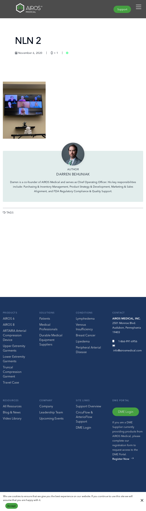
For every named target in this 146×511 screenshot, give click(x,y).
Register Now (120, 459)
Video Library (12, 418)
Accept (11, 505)
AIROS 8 (8, 324)
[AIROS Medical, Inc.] (36, 9)
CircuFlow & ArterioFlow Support (84, 416)
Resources (11, 400)
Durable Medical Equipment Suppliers (50, 339)
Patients (44, 318)
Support (122, 9)
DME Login (83, 427)
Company (45, 400)
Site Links (83, 400)
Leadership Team (51, 412)
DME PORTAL (120, 400)
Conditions (84, 312)
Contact (118, 312)
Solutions (47, 312)
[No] (142, 500)
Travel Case (11, 382)
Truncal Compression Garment (12, 371)
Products (10, 312)
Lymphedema (85, 318)
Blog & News (12, 412)
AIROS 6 (8, 318)
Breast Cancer (85, 335)
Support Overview (88, 406)
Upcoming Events (51, 418)
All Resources (12, 406)
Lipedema (83, 341)
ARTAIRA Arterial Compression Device (14, 335)
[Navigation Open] (138, 8)
